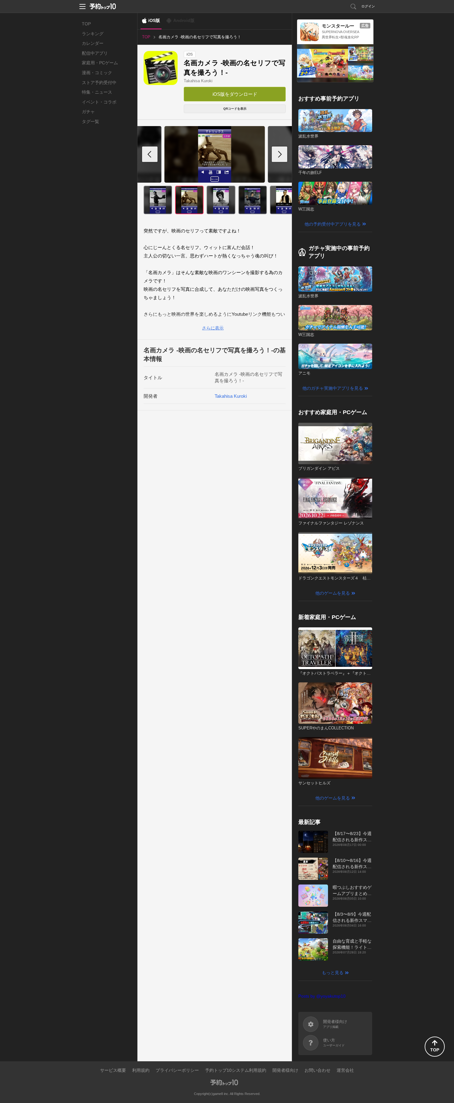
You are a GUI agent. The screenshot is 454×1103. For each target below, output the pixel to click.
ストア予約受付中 (99, 82)
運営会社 (345, 1070)
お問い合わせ (317, 1070)
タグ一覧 (90, 121)
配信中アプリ (95, 53)
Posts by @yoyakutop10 (322, 996)
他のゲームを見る (332, 593)
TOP (86, 23)
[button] (279, 154)
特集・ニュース (97, 92)
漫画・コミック (97, 72)
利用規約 (140, 1070)
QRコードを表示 (234, 108)
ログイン (368, 6)
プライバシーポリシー (177, 1070)
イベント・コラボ (99, 102)
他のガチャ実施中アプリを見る (332, 388)
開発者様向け (285, 1070)
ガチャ (88, 111)
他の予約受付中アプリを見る (333, 224)
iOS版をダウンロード (234, 94)
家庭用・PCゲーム (100, 62)
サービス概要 (113, 1070)
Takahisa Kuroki (198, 80)
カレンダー (92, 43)
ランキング (92, 33)
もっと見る (332, 972)
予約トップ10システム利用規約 (235, 1070)
